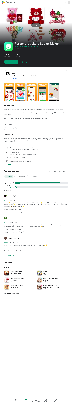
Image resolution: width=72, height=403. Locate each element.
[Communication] (10, 128)
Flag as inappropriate (12, 293)
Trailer (36, 25)
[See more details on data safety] (10, 164)
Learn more (14, 78)
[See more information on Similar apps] (16, 268)
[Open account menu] (69, 2)
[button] (9, 92)
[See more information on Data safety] (15, 134)
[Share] (22, 62)
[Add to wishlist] (27, 62)
